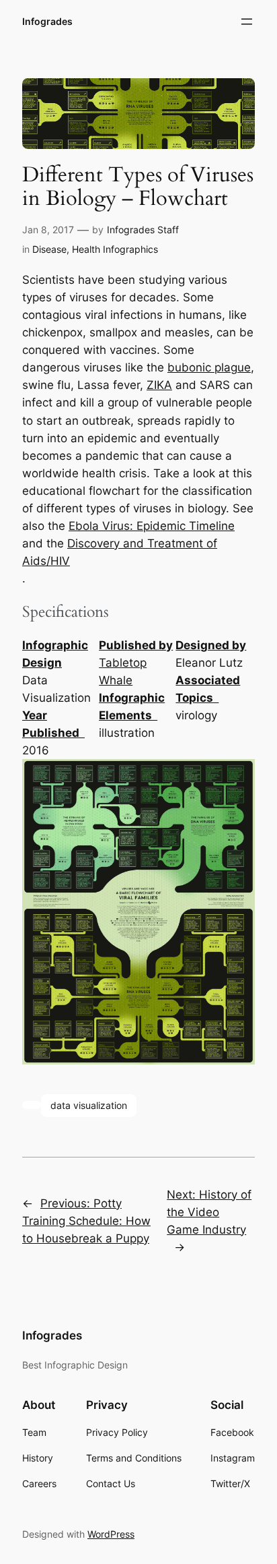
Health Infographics (115, 249)
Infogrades (47, 21)
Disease (49, 249)
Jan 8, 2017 (48, 229)
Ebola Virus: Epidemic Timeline (152, 526)
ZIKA (159, 385)
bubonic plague (209, 367)
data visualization (88, 1105)
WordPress (110, 1534)
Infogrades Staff (143, 229)
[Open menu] (247, 21)
